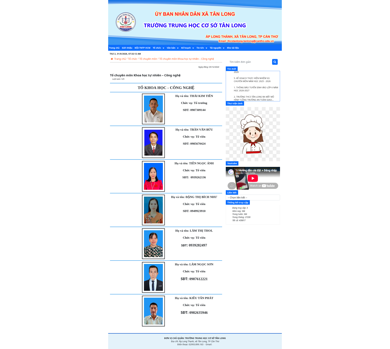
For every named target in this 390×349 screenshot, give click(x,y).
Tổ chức (132, 59)
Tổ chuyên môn (148, 59)
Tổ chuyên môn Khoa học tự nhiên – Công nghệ (186, 59)
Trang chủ (120, 59)
